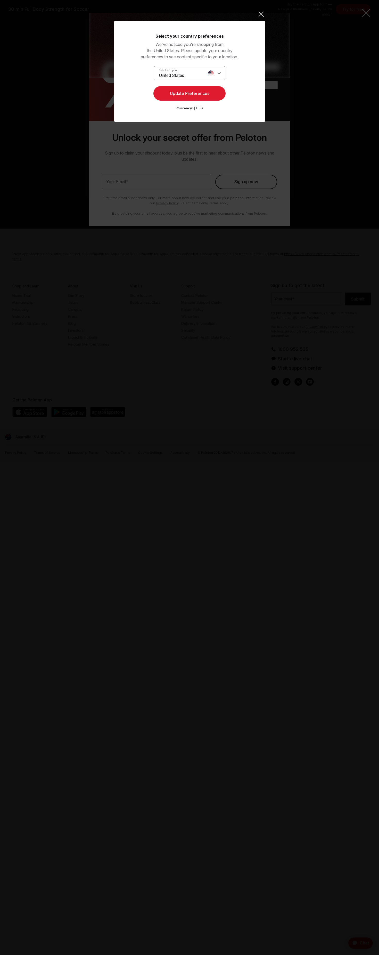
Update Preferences (189, 93)
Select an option (168, 70)
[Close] (189, 14)
